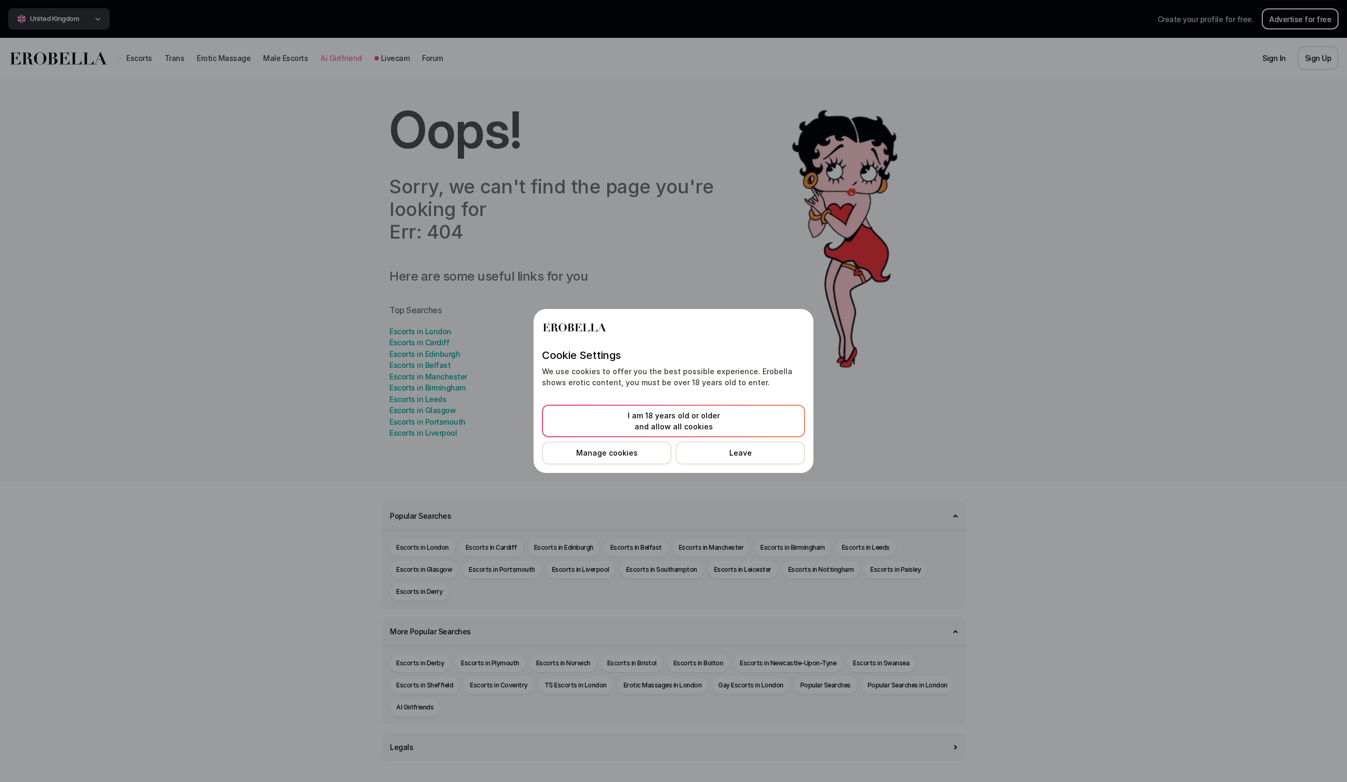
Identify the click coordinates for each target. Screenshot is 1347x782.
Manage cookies (607, 452)
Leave (740, 452)
